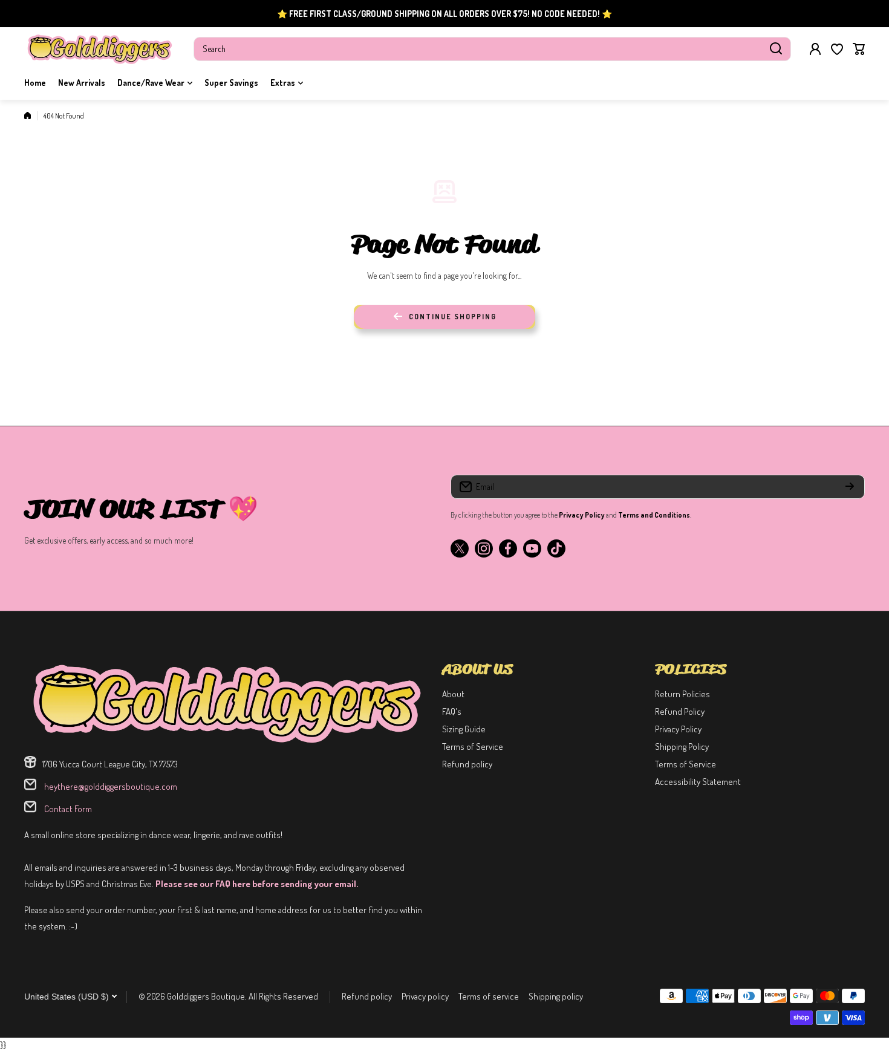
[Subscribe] (850, 487)
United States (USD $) (66, 996)
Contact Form (67, 809)
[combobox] (492, 49)
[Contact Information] (227, 703)
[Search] (776, 49)
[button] (859, 49)
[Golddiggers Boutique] (99, 49)
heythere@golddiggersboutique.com (109, 786)
